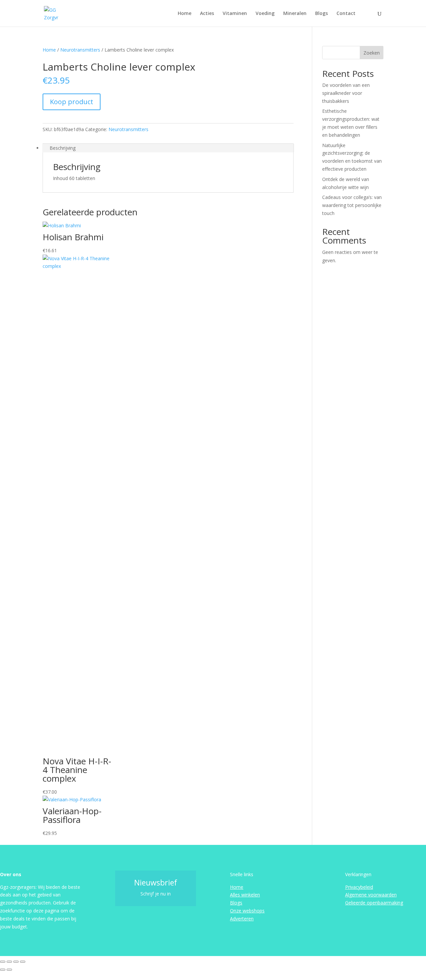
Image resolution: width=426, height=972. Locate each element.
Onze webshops (247, 910)
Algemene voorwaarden (371, 894)
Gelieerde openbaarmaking (374, 902)
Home (184, 13)
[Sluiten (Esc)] (22, 962)
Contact (345, 13)
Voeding (265, 13)
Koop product (71, 101)
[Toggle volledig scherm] (9, 962)
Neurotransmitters (80, 50)
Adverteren (242, 918)
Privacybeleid (359, 887)
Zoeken (371, 53)
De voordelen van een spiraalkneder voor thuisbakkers (346, 93)
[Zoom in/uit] (2, 962)
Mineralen (295, 13)
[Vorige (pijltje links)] (2, 970)
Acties (207, 13)
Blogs (321, 13)
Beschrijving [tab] (63, 148)
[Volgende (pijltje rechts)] (9, 970)
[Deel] (16, 962)
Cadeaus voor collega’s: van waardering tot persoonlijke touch (352, 205)
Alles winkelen (245, 894)
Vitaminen (235, 13)
